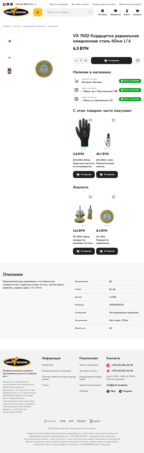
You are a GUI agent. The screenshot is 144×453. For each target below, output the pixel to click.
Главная (6, 26)
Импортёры (47, 365)
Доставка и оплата (80, 4)
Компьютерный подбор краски (90, 378)
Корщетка (53, 26)
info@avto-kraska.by (117, 385)
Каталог (17, 26)
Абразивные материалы (34, 26)
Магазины (83, 391)
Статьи (45, 385)
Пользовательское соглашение (56, 371)
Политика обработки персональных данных (59, 378)
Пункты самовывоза (59, 4)
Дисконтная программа (130, 4)
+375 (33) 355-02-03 (24, 4)
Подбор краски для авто (104, 4)
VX (110, 281)
